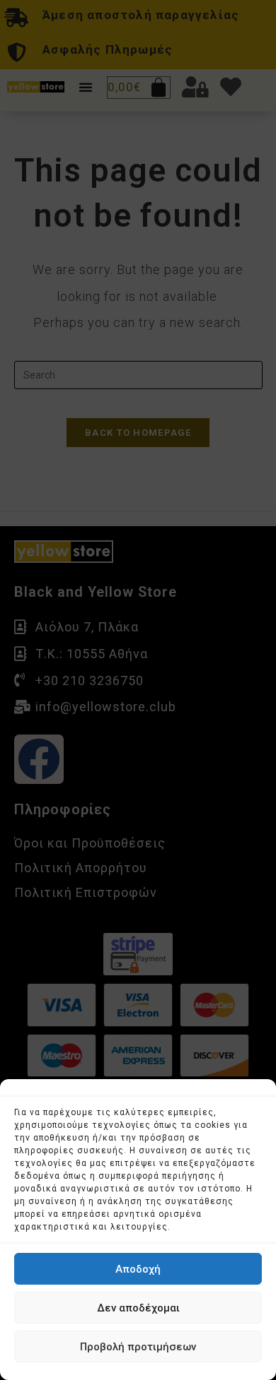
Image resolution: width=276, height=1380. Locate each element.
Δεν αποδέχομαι (138, 1308)
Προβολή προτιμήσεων (138, 1346)
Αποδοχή (138, 1269)
